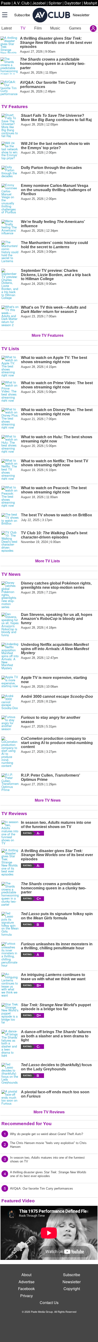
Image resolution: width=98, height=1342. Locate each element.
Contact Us (49, 1302)
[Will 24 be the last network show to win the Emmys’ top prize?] (10, 151)
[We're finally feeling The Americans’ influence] (10, 227)
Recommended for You (26, 1123)
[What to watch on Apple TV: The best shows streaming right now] (10, 366)
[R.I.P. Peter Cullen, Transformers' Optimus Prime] (10, 782)
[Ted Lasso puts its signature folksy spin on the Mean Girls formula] (10, 924)
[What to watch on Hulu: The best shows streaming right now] (10, 444)
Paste (6, 3)
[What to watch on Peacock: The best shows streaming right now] (10, 496)
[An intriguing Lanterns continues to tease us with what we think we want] (10, 985)
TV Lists (10, 348)
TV (22, 28)
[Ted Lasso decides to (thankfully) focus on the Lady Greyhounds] (10, 1073)
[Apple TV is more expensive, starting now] (10, 682)
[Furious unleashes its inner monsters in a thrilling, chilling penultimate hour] (10, 954)
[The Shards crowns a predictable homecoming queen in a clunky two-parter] (10, 894)
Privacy (26, 1295)
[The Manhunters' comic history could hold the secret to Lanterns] (10, 252)
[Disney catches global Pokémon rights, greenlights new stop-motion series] (10, 594)
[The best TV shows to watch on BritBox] (10, 519)
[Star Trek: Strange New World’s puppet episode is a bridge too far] (10, 1013)
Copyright (72, 1288)
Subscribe (22, 14)
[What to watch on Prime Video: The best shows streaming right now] (10, 391)
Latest (6, 28)
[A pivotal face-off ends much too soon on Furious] (10, 1097)
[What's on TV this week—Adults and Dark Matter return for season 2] (10, 316)
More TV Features (48, 335)
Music (55, 28)
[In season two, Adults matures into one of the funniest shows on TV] (10, 832)
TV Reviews (14, 813)
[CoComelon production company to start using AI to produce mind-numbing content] (10, 751)
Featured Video (18, 1200)
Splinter (55, 3)
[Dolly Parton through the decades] (10, 172)
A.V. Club (21, 3)
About (26, 1274)
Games (75, 28)
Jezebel (39, 3)
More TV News (48, 800)
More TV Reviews (49, 1112)
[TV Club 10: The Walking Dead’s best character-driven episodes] (10, 541)
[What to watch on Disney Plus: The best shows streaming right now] (10, 418)
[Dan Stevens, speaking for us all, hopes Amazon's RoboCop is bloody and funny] (10, 625)
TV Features (14, 106)
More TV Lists (47, 561)
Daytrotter (72, 3)
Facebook (26, 1288)
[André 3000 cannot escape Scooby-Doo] (10, 702)
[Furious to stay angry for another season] (10, 723)
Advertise (26, 1281)
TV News (11, 574)
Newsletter (81, 14)
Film (38, 28)
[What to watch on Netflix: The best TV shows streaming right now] (10, 469)
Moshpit (90, 3)
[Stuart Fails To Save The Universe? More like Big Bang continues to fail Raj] (10, 126)
